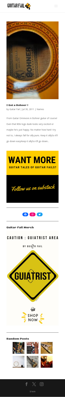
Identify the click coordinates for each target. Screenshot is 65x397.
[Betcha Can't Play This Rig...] (18, 366)
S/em (32, 391)
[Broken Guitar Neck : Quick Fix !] (32, 352)
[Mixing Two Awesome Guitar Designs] (47, 366)
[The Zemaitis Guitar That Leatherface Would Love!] (47, 352)
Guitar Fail (14, 109)
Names (40, 109)
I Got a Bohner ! (17, 105)
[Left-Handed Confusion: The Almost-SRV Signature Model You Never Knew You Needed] (32, 366)
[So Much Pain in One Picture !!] (18, 352)
